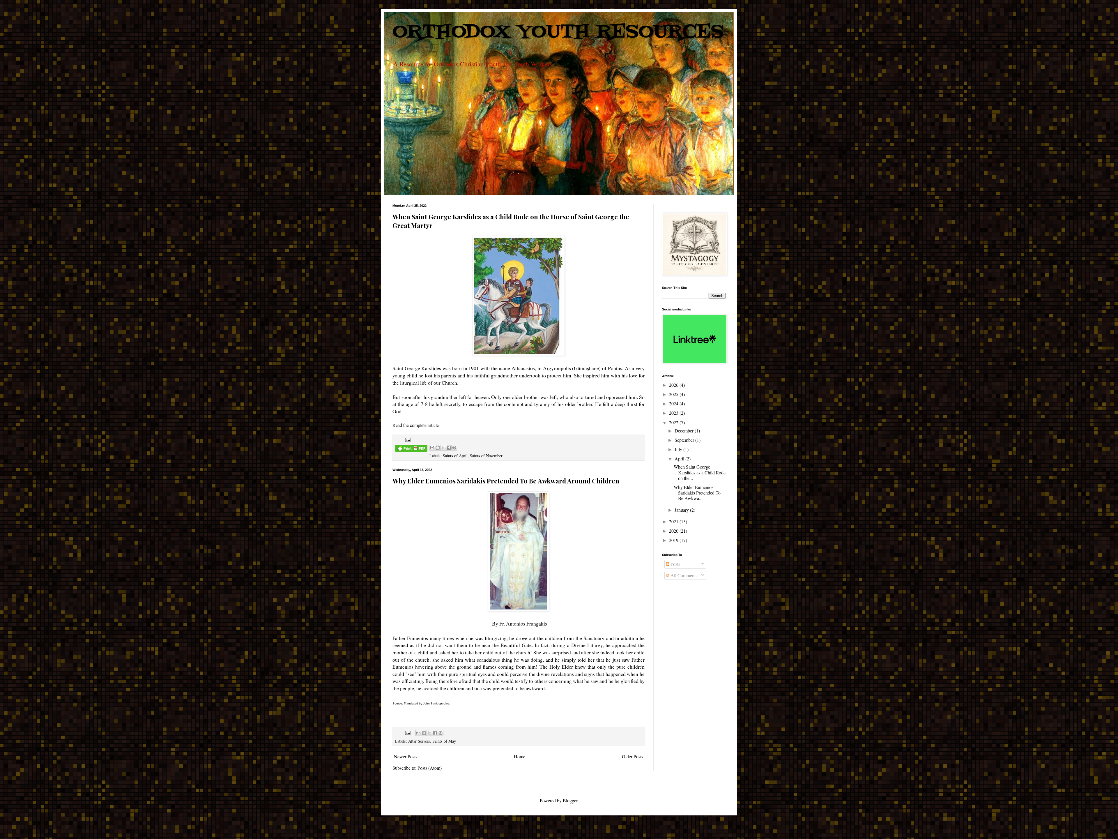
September (685, 440)
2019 (674, 540)
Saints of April (455, 455)
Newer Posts (405, 756)
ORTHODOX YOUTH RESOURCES (558, 32)
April (680, 458)
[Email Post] (407, 439)
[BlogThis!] (438, 448)
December (685, 431)
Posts (674, 564)
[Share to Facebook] (449, 448)
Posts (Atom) (430, 768)
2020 (674, 531)
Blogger (570, 800)
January (682, 510)
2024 (674, 403)
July (679, 449)
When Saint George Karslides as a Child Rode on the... (700, 472)
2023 (674, 413)
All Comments (683, 575)
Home (519, 756)
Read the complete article (415, 425)
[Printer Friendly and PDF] (411, 449)
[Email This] (432, 448)
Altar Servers (419, 741)
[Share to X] (443, 448)
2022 (674, 422)
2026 (674, 385)
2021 (674, 521)
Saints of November (486, 455)
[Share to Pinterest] (454, 448)
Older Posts (632, 756)
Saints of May (444, 741)
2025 (674, 394)
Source (397, 703)
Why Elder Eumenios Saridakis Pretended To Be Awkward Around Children (505, 480)
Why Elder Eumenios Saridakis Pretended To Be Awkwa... (697, 492)
